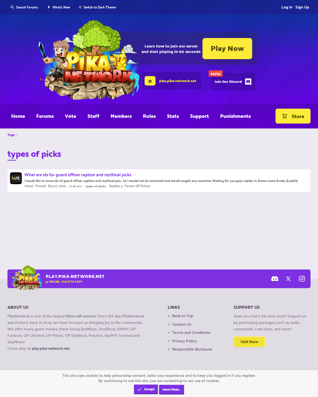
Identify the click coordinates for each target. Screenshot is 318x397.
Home (18, 116)
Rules (149, 116)
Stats (173, 116)
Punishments (235, 116)
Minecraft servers (80, 315)
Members (121, 116)
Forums (45, 116)
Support (199, 116)
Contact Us (181, 324)
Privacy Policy (184, 341)
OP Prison (143, 185)
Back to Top (182, 315)
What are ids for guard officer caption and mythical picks (77, 174)
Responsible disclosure (192, 349)
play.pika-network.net (51, 348)
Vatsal (28, 185)
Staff (93, 116)
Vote (70, 116)
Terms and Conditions (191, 332)
